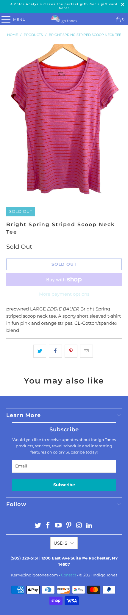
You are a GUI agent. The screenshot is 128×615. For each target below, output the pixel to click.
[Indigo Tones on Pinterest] (69, 525)
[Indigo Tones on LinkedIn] (89, 525)
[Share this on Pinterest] (71, 351)
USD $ (60, 543)
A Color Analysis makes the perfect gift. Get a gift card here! (64, 5)
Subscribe (64, 484)
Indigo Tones (105, 575)
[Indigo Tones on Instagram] (79, 525)
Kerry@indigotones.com (34, 575)
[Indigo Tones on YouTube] (58, 525)
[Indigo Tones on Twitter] (37, 525)
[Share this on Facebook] (55, 351)
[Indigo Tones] (64, 19)
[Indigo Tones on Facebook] (48, 525)
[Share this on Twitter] (39, 351)
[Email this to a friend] (86, 351)
